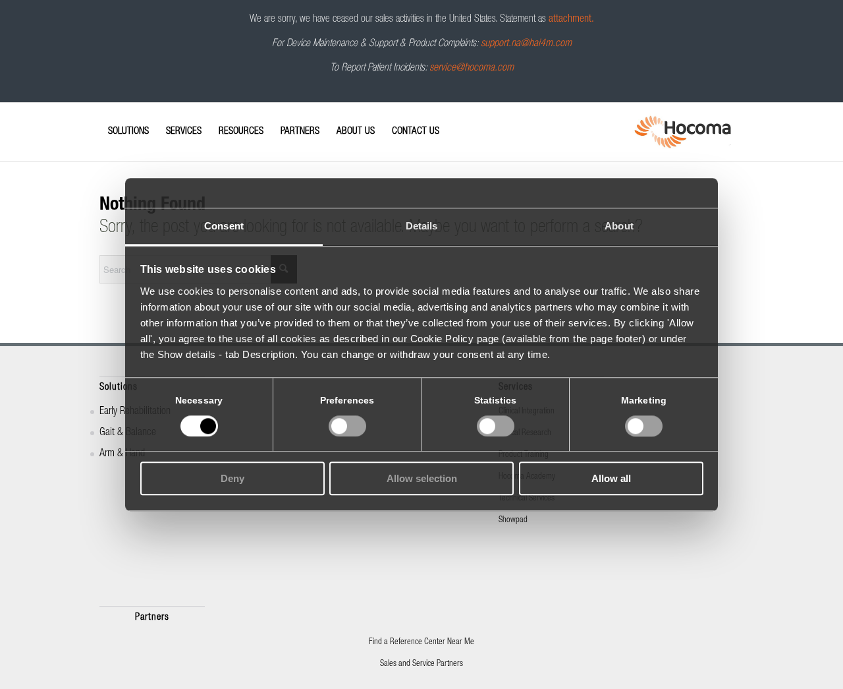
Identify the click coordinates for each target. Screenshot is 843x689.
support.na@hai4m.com (526, 44)
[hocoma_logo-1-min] (683, 132)
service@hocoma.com (471, 68)
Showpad (513, 520)
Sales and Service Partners (421, 664)
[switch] (347, 425)
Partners (152, 617)
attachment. (571, 20)
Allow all (611, 479)
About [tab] (619, 225)
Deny (232, 479)
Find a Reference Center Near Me (421, 642)
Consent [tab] (224, 225)
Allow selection (422, 479)
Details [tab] (422, 225)
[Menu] (103, 120)
